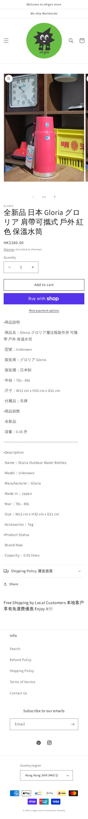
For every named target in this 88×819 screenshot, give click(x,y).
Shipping (9, 249)
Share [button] (13, 584)
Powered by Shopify (54, 810)
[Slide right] (54, 196)
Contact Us (18, 693)
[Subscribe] (72, 724)
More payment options (44, 310)
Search (15, 648)
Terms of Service (22, 682)
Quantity (10, 257)
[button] (6, 40)
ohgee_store (37, 810)
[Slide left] (33, 196)
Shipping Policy (22, 671)
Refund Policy (21, 660)
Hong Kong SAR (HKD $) (41, 775)
